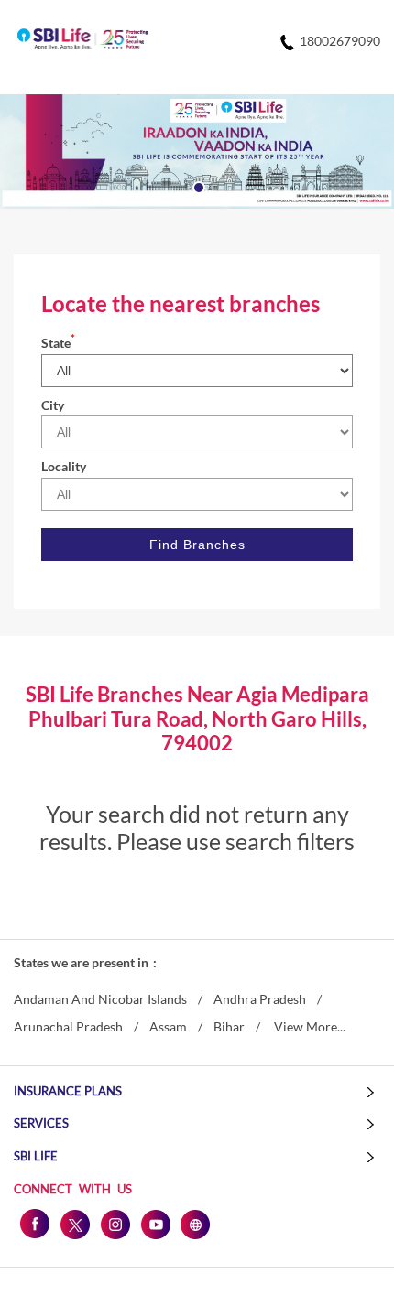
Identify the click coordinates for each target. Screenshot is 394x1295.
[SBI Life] (82, 40)
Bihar (229, 1027)
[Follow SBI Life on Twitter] (74, 1223)
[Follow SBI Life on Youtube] (154, 1223)
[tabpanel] (197, 152)
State (58, 343)
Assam (168, 1027)
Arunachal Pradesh (68, 1027)
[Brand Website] (195, 1223)
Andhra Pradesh (259, 999)
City (52, 405)
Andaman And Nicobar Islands (100, 999)
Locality (63, 466)
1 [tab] (197, 185)
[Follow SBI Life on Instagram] (114, 1223)
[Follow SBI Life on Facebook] (33, 1223)
